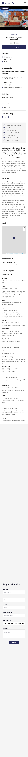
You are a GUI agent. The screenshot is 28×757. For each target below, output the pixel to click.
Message (5, 628)
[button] (14, 18)
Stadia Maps (11, 253)
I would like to (7, 620)
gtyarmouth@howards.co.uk (13, 87)
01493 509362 (8, 82)
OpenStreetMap (21, 253)
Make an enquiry (14, 47)
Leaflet (8, 253)
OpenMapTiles (16, 253)
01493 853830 (8, 85)
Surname (5, 597)
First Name (6, 589)
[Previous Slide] (1, 18)
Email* (5, 605)
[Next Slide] (26, 18)
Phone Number (7, 612)
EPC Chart (7, 107)
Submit (14, 642)
